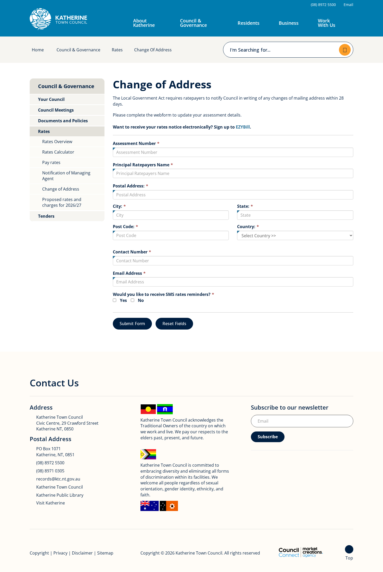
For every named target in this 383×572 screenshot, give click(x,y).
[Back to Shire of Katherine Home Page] (58, 19)
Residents (249, 23)
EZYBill (243, 127)
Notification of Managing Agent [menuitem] (66, 175)
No (141, 300)
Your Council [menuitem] (51, 99)
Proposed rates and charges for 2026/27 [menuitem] (61, 202)
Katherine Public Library (59, 495)
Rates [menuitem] (44, 131)
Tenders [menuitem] (46, 216)
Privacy (60, 553)
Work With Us (326, 22)
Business (289, 23)
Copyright (39, 553)
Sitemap (105, 553)
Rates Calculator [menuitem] (58, 152)
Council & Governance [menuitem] (66, 86)
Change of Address (153, 50)
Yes (123, 300)
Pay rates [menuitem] (51, 162)
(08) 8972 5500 (50, 463)
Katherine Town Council (59, 487)
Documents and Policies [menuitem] (63, 121)
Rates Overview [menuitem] (57, 141)
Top (349, 558)
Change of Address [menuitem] (60, 189)
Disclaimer (82, 553)
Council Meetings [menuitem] (56, 110)
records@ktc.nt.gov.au (58, 479)
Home (38, 50)
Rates (117, 50)
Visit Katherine (50, 503)
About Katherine (144, 22)
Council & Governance (193, 22)
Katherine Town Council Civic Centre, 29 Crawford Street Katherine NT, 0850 (67, 423)
